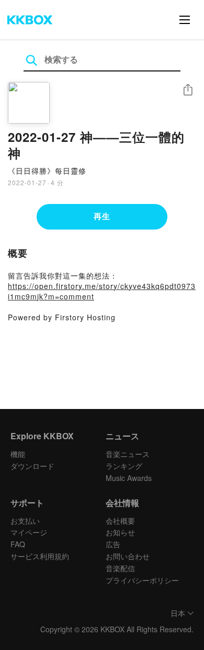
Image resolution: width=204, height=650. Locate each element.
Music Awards (129, 478)
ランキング (124, 466)
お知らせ (120, 532)
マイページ (28, 532)
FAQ (17, 544)
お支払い (25, 520)
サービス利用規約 (39, 556)
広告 (113, 544)
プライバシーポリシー (142, 580)
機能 (17, 454)
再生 (102, 216)
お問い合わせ (128, 556)
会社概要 (120, 520)
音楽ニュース (128, 454)
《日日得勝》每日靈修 (47, 170)
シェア (187, 90)
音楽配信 (120, 568)
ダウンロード (32, 466)
